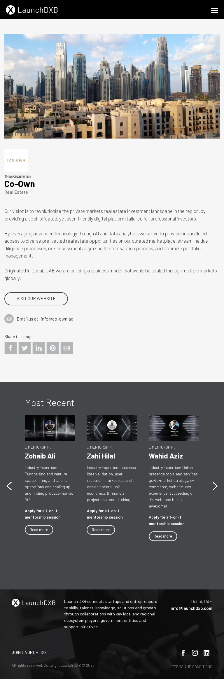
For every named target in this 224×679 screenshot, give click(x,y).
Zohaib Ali (40, 456)
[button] (215, 486)
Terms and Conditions (192, 666)
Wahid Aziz (166, 456)
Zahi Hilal (101, 456)
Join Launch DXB (29, 652)
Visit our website (36, 298)
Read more (39, 529)
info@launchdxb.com (191, 608)
